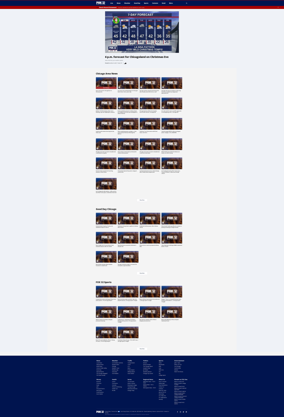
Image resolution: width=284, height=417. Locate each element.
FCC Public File (162, 395)
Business (98, 381)
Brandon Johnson (147, 371)
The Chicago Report (148, 366)
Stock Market (99, 394)
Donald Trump (146, 368)
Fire (160, 371)
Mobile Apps (162, 383)
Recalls (113, 390)
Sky (159, 373)
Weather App (115, 370)
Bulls (160, 366)
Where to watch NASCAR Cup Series (180, 389)
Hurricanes (114, 371)
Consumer (98, 383)
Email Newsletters (163, 385)
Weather (115, 361)
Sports (161, 361)
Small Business (100, 392)
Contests (161, 388)
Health (114, 379)
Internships (161, 394)
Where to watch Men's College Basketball (179, 393)
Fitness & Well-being (117, 387)
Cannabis (114, 385)
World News (99, 366)
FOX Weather (115, 373)
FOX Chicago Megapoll (101, 373)
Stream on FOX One (180, 379)
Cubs (160, 368)
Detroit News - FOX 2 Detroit (148, 385)
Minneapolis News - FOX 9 (149, 387)
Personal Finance (100, 388)
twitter (183, 412)
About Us (162, 379)
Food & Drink (177, 368)
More (171, 3)
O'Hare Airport (131, 370)
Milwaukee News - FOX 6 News (149, 382)
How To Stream (162, 381)
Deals (97, 385)
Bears (160, 362)
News (98, 361)
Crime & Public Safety (101, 368)
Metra (129, 368)
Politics (145, 361)
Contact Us (161, 387)
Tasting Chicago (131, 387)
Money (98, 379)
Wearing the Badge (132, 385)
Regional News (148, 379)
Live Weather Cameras (117, 362)
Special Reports (100, 371)
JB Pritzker (145, 370)
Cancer (113, 381)
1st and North (131, 381)
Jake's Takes (177, 362)
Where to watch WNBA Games (179, 400)
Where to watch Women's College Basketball (180, 396)
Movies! (176, 370)
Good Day (98, 370)
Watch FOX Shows (178, 371)
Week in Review (131, 383)
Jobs (97, 387)
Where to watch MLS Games (179, 403)
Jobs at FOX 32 (162, 392)
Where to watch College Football (180, 384)
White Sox (161, 370)
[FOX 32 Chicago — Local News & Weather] (101, 3)
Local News (99, 362)
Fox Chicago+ (177, 366)
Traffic (130, 361)
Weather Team (115, 368)
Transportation (131, 362)
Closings (114, 366)
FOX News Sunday (100, 375)
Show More (142, 200)
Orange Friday (131, 390)
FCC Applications (163, 397)
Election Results (147, 364)
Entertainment (179, 361)
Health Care (115, 388)
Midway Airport (131, 371)
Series (130, 379)
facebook (177, 412)
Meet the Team (162, 390)
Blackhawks (161, 364)
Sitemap (161, 399)
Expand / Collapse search (187, 3)
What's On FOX (178, 364)
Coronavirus (115, 383)
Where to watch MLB (179, 386)
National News (100, 364)
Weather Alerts (115, 364)
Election (145, 362)
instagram (180, 412)
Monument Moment (132, 388)
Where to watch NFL (179, 381)
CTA (129, 366)
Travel (129, 364)
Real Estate (99, 390)
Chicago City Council (148, 373)
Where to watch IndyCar (180, 391)
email (186, 412)
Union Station (131, 373)
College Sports (162, 375)
